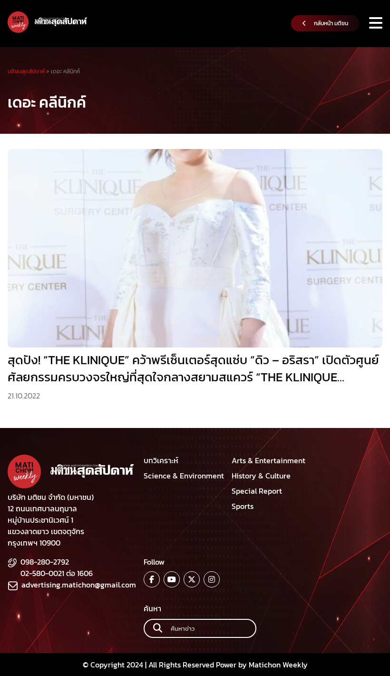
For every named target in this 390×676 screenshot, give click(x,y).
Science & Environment (184, 475)
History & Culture (261, 475)
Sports (243, 506)
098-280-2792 (44, 561)
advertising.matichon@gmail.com (78, 584)
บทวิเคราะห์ (161, 460)
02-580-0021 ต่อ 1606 (56, 573)
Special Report (257, 491)
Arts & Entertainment (268, 460)
